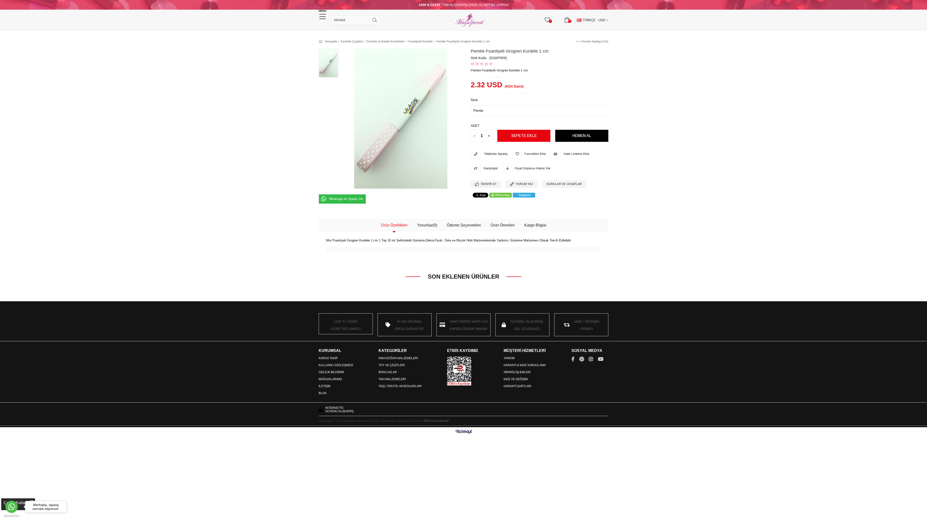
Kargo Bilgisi (535, 225)
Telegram (524, 195)
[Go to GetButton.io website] (11, 516)
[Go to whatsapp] (12, 507)
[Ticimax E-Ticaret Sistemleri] (463, 432)
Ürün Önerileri (503, 225)
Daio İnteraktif (439, 421)
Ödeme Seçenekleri (464, 225)
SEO (427, 421)
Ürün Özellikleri (394, 225)
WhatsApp (502, 195)
